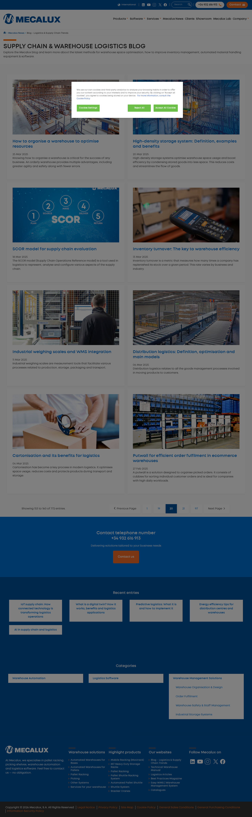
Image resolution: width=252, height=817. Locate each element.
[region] (127, 100)
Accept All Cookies (165, 108)
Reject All (139, 108)
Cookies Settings (88, 108)
